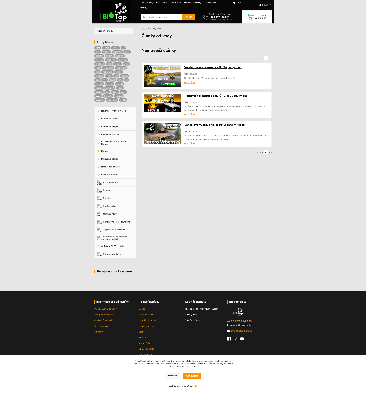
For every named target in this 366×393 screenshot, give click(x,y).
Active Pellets (110, 182)
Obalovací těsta (146, 349)
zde (195, 386)
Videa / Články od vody (105, 308)
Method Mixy (110, 214)
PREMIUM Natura (110, 134)
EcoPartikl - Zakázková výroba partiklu (115, 238)
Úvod (144, 28)
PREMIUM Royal (109, 118)
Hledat (188, 16)
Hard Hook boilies (110, 166)
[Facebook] (230, 339)
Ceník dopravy (210, 2)
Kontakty (143, 8)
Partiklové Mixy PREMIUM (116, 221)
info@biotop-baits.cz (241, 331)
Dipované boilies (109, 158)
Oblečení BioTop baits (112, 246)
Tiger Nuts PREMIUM (114, 229)
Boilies (104, 151)
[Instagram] (237, 339)
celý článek (189, 82)
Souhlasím (192, 375)
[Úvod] (115, 11)
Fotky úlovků (161, 2)
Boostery (108, 198)
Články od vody (146, 2)
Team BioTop (175, 2)
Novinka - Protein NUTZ (113, 110)
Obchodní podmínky (192, 2)
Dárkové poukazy (112, 254)
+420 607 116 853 (219, 17)
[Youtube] (243, 339)
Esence (106, 190)
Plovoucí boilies (109, 174)
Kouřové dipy (110, 206)
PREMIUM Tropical (110, 126)
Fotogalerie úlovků (103, 314)
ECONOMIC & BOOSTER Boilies (113, 142)
